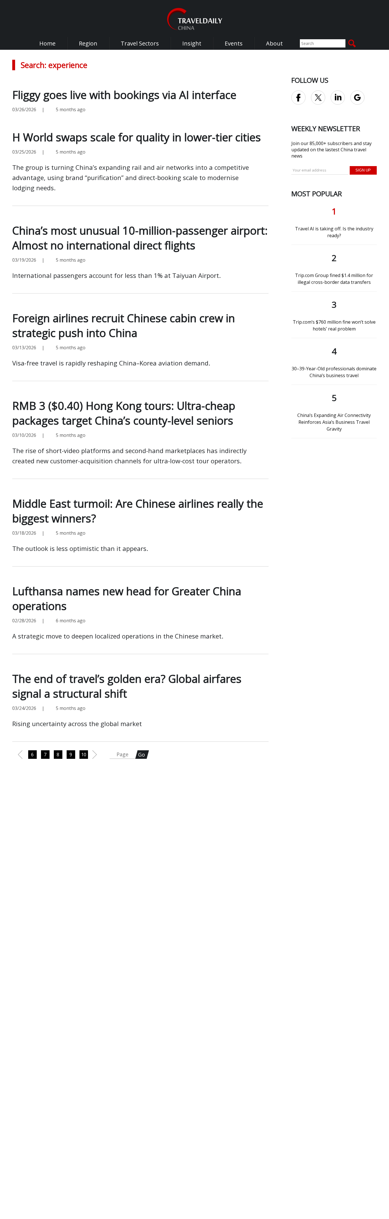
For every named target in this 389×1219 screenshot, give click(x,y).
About (274, 43)
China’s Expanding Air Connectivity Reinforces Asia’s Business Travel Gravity (334, 422)
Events (234, 43)
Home (47, 43)
